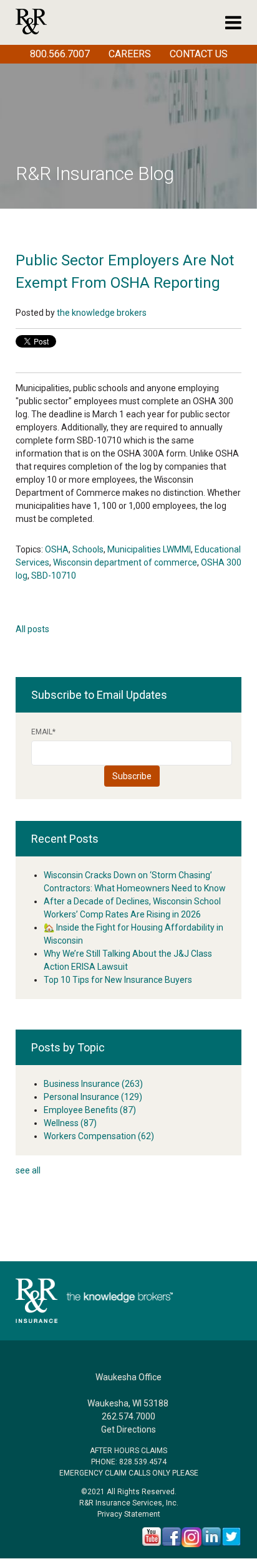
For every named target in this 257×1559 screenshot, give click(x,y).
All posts (32, 629)
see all (28, 1170)
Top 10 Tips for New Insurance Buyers (118, 980)
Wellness (70, 1123)
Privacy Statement (128, 1514)
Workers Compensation (99, 1136)
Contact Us (199, 54)
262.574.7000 (128, 1416)
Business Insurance (93, 1084)
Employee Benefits (90, 1110)
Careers (130, 54)
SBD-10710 (53, 575)
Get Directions (128, 1429)
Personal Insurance (93, 1097)
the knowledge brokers (102, 313)
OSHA (57, 549)
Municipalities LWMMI (149, 549)
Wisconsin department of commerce (125, 562)
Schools (88, 549)
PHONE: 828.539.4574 (129, 1461)
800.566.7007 (60, 54)
